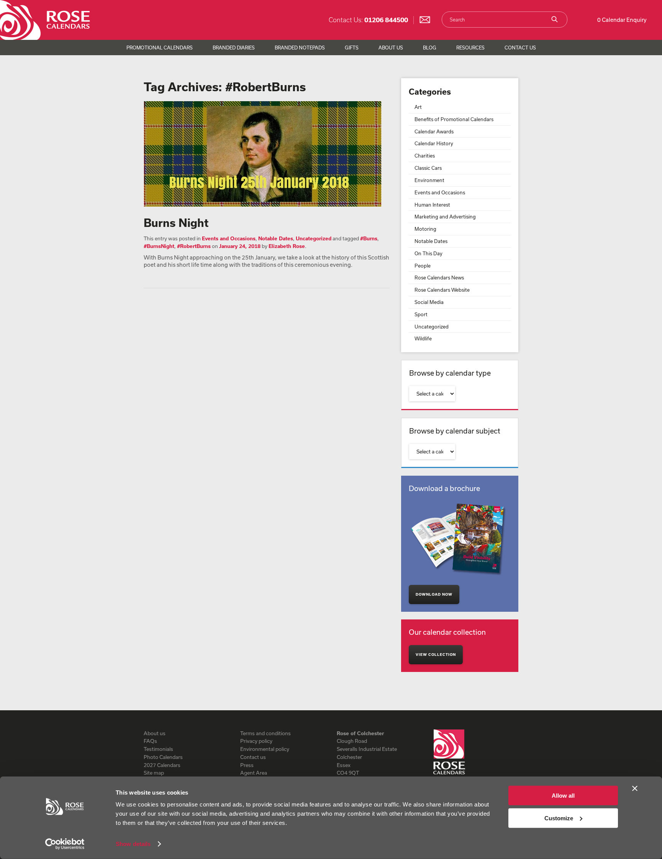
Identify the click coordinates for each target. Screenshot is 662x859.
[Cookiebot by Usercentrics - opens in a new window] (64, 844)
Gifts (352, 47)
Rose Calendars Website (442, 289)
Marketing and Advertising (445, 216)
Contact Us (520, 47)
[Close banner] (634, 788)
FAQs (150, 741)
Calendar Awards (434, 131)
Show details (133, 844)
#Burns (368, 238)
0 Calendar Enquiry (622, 19)
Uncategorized (313, 238)
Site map (154, 773)
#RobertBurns (194, 246)
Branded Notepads (300, 47)
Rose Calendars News (439, 277)
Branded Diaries (234, 47)
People (423, 265)
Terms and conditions (265, 733)
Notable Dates (275, 238)
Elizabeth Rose (287, 246)
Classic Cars (428, 168)
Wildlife (423, 338)
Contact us (253, 757)
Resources (470, 47)
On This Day (428, 253)
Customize (558, 818)
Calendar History (434, 143)
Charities (425, 155)
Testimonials (158, 749)
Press (247, 765)
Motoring (425, 229)
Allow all (563, 795)
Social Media (429, 302)
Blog (429, 47)
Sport (421, 314)
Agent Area (253, 773)
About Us (391, 47)
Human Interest (432, 204)
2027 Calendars (162, 765)
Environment (429, 180)
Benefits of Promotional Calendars (454, 119)
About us (155, 733)
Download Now (434, 594)
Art (418, 107)
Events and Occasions (229, 238)
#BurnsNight (159, 246)
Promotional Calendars (159, 47)
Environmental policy (264, 749)
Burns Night (176, 222)
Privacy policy (256, 741)
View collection (436, 654)
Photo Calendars (163, 757)
